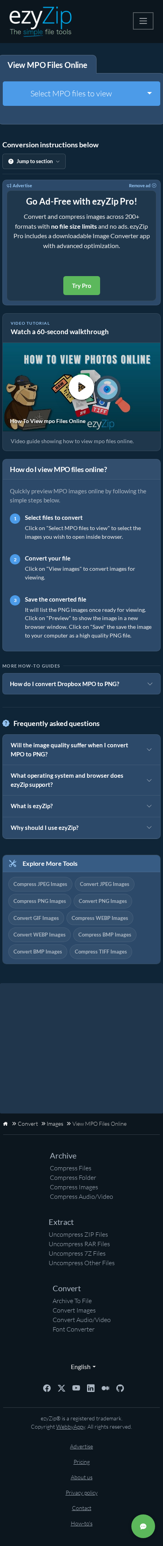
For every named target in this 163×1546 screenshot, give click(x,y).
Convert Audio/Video (82, 1320)
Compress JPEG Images (40, 884)
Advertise (22, 185)
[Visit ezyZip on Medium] (105, 1388)
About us (82, 1477)
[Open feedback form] (143, 1526)
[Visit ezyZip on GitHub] (120, 1388)
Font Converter (74, 1329)
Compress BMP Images (104, 934)
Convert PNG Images (103, 901)
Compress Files (70, 1168)
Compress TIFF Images (101, 951)
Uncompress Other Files (82, 1263)
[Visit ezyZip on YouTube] (76, 1388)
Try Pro (81, 285)
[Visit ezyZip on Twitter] (61, 1388)
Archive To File (72, 1301)
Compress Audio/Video (81, 1196)
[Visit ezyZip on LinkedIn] (91, 1388)
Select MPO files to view (71, 93)
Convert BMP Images (37, 951)
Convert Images (74, 1310)
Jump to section (35, 161)
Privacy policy (82, 1492)
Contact (81, 1508)
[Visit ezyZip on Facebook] (47, 1388)
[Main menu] (143, 21)
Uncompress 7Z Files (77, 1253)
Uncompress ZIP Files (78, 1234)
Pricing (82, 1461)
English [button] (79, 1366)
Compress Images (74, 1187)
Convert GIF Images (36, 918)
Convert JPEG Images (104, 884)
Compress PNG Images (39, 901)
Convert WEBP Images (39, 934)
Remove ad (139, 185)
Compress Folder (73, 1177)
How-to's (82, 1523)
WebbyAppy (70, 1426)
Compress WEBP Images (100, 918)
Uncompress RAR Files (79, 1244)
